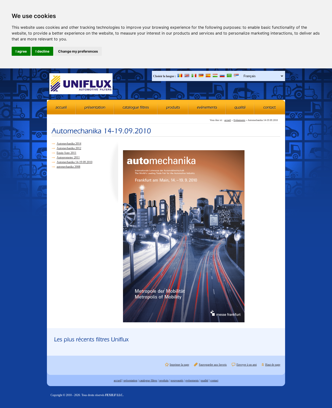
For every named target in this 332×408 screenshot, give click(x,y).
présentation (130, 380)
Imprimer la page (179, 364)
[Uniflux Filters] (81, 84)
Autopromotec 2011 (68, 157)
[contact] (269, 107)
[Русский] (222, 76)
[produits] (173, 107)
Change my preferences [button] (78, 51)
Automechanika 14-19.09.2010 (74, 162)
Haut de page (272, 364)
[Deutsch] (201, 76)
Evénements (239, 120)
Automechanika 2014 (69, 143)
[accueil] (61, 107)
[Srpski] (236, 76)
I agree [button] (21, 51)
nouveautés (177, 380)
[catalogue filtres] (136, 107)
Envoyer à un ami (246, 364)
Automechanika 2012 (69, 148)
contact (214, 380)
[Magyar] (215, 76)
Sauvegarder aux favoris (213, 364)
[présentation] (95, 107)
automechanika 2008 (68, 166)
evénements (192, 380)
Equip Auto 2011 (66, 153)
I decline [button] (42, 51)
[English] (186, 76)
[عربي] (229, 76)
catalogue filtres (148, 380)
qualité (204, 380)
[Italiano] (194, 76)
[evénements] (207, 107)
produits (164, 380)
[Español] (208, 76)
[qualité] (240, 107)
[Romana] (179, 76)
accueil (227, 120)
